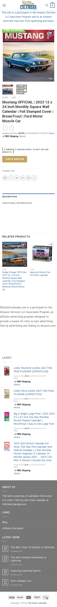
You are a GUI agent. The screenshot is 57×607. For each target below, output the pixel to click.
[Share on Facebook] (11, 178)
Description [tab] (9, 196)
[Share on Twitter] (16, 178)
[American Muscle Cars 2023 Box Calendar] (42, 254)
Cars (13, 97)
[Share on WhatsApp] (5, 178)
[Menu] (4, 5)
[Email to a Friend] (22, 178)
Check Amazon (14, 159)
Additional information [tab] (17, 203)
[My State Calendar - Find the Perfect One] (28, 5)
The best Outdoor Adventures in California (28, 559)
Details (51, 133)
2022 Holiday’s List (20, 580)
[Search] (47, 5)
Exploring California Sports (25, 570)
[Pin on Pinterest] (28, 178)
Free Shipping (14, 30)
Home (5, 97)
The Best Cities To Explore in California (32, 547)
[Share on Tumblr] (34, 178)
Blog (4, 522)
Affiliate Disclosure (12, 528)
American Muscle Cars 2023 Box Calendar (40, 274)
